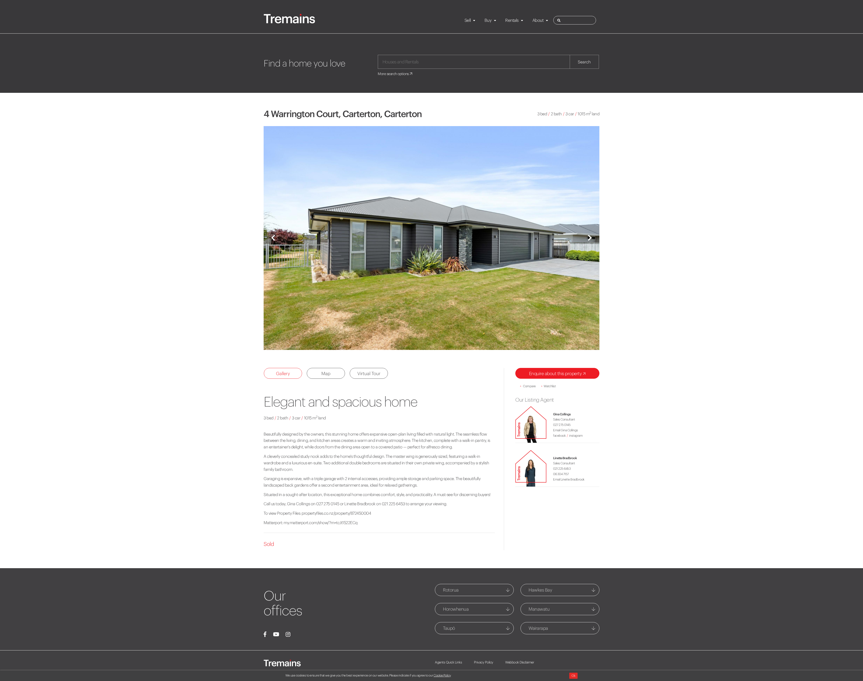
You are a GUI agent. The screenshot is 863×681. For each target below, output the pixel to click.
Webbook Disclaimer (519, 662)
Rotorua (451, 590)
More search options (393, 73)
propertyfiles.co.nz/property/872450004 (336, 513)
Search (584, 62)
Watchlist (548, 386)
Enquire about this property (556, 373)
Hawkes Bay (540, 590)
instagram (576, 436)
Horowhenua (456, 609)
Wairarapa (538, 628)
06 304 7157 (561, 474)
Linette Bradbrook (565, 458)
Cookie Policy (442, 675)
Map (325, 373)
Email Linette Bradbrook (569, 479)
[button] (273, 238)
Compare (528, 386)
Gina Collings (562, 414)
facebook (559, 436)
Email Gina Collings (565, 430)
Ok (573, 676)
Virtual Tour (368, 373)
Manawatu (539, 609)
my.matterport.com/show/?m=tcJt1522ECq (321, 522)
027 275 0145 (561, 425)
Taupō (449, 628)
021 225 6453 (562, 469)
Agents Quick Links (448, 662)
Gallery (283, 373)
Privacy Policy (483, 662)
